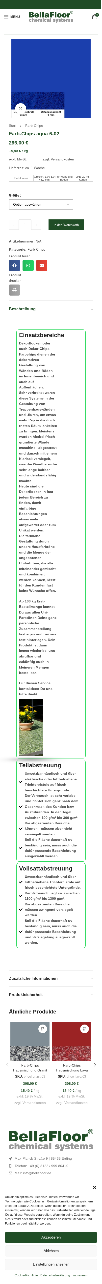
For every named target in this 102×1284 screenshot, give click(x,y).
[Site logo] (51, 16)
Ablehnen (51, 1251)
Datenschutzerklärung (55, 1275)
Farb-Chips (34, 126)
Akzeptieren (51, 1237)
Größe (14, 195)
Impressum (80, 1275)
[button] (94, 1187)
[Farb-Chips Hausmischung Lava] (71, 1041)
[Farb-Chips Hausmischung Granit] (30, 1041)
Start (13, 126)
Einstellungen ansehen (51, 1264)
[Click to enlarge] (20, 108)
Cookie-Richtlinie (26, 1275)
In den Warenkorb (66, 225)
